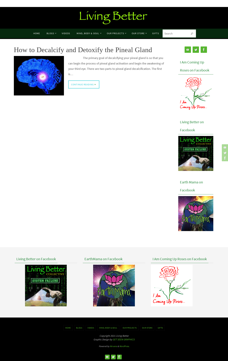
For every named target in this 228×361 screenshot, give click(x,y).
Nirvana (113, 346)
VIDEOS (90, 328)
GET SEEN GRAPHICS (124, 339)
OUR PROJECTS (130, 328)
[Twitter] (224, 153)
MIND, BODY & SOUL (108, 328)
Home (68, 328)
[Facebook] (224, 158)
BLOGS (79, 328)
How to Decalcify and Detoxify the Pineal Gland (83, 50)
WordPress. (124, 346)
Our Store (147, 328)
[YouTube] (224, 147)
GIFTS (160, 328)
